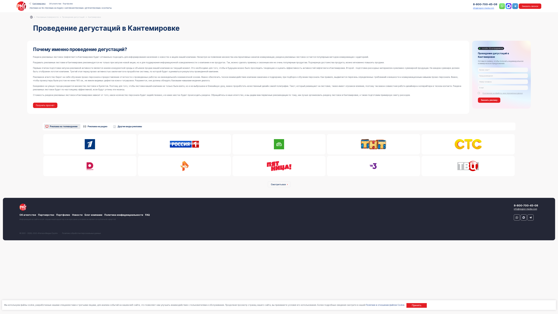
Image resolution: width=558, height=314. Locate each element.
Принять (416, 305)
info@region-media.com (483, 8)
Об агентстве (55, 4)
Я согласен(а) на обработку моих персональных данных (503, 93)
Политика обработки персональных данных (81, 233)
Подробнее (89, 146)
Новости (77, 214)
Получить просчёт (45, 105)
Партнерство (46, 214)
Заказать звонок (530, 6)
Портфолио (68, 4)
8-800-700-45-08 (485, 4)
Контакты (107, 8)
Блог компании (93, 214)
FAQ (147, 214)
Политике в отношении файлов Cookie (385, 305)
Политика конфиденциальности (123, 214)
